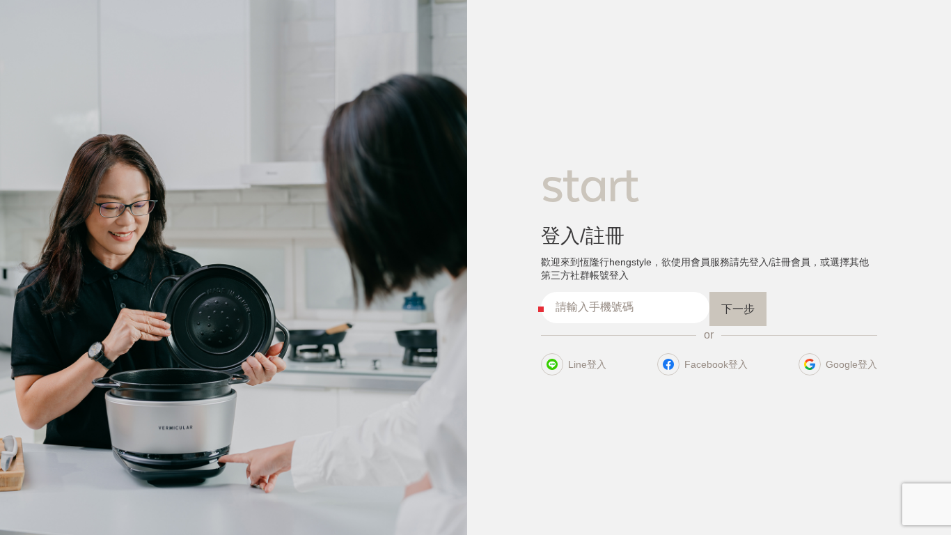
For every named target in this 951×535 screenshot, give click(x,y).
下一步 (738, 309)
